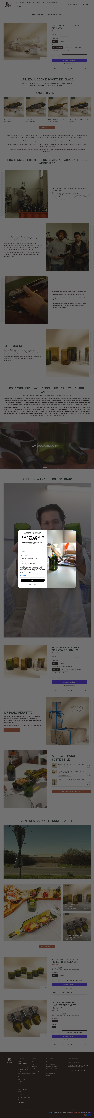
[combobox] (22, 555)
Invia (32, 580)
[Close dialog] (74, 531)
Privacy (34, 574)
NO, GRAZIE (32, 584)
